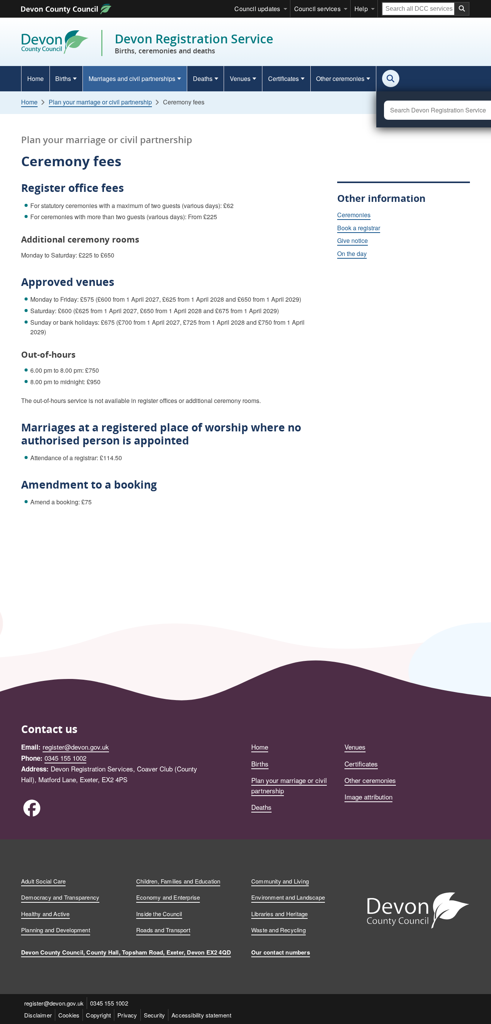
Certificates (283, 78)
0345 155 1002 (65, 758)
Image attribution (368, 796)
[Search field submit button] (462, 9)
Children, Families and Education (178, 881)
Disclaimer (38, 1015)
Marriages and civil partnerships (132, 78)
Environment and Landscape (288, 897)
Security (154, 1015)
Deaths (203, 78)
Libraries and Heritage (279, 914)
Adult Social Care (43, 881)
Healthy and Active (45, 914)
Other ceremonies (340, 78)
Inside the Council (159, 914)
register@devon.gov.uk (76, 746)
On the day (352, 253)
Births (63, 78)
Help (361, 8)
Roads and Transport (163, 930)
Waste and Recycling (278, 930)
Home (35, 78)
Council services (317, 8)
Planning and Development (55, 930)
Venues (240, 78)
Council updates (257, 8)
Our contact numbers (280, 952)
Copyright (98, 1015)
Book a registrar (358, 227)
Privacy (127, 1015)
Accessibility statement (201, 1015)
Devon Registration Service (194, 43)
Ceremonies (354, 214)
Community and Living (280, 881)
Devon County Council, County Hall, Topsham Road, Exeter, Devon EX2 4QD (126, 952)
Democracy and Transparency (60, 897)
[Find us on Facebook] (31, 807)
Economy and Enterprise (168, 897)
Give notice (352, 240)
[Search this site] (390, 78)
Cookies (68, 1015)
